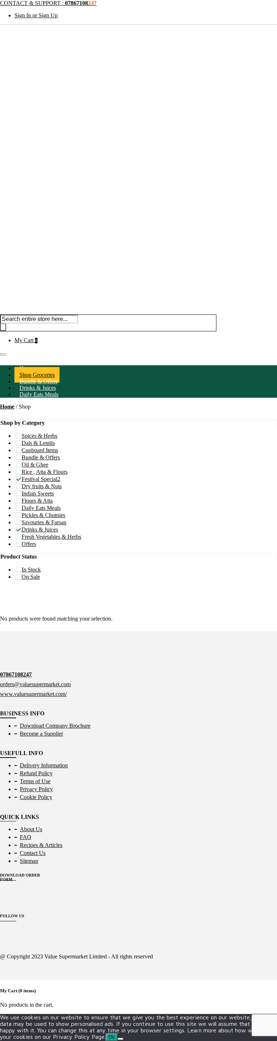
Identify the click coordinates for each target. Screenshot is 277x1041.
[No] (120, 1039)
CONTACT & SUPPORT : (32, 3)
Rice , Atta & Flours (44, 472)
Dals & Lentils (38, 443)
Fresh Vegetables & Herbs (51, 537)
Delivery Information (44, 765)
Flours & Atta (37, 501)
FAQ (25, 837)
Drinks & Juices (40, 529)
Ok (112, 1037)
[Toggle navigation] (3, 354)
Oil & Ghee (35, 465)
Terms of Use (35, 781)
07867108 (81, 3)
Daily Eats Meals (38, 394)
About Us (31, 829)
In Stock (31, 569)
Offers (29, 544)
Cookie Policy (36, 797)
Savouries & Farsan (44, 522)
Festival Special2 (41, 479)
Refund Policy (36, 773)
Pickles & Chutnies (43, 515)
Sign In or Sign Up (36, 15)
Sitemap (29, 861)
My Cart (26, 340)
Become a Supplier (41, 734)
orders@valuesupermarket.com (35, 684)
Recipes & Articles (41, 845)
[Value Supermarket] (138, 93)
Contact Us (32, 853)
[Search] (3, 327)
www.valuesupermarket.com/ (33, 694)
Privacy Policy (36, 789)
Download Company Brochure (55, 726)
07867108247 (16, 674)
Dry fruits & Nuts (42, 486)
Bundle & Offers (41, 457)
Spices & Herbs (39, 436)
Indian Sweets (38, 493)
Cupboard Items (40, 450)
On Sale (31, 577)
